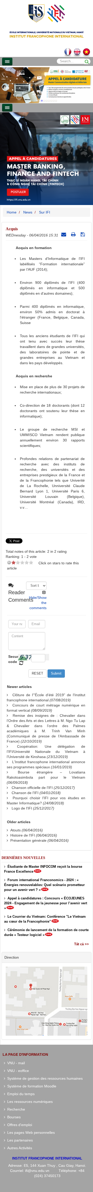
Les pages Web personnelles (30, 1132)
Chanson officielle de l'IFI (32, 788)
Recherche (15, 1109)
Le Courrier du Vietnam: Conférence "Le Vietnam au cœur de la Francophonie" (45, 919)
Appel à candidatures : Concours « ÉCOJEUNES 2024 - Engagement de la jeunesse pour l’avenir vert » (45, 903)
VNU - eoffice (17, 1071)
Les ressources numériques (29, 1102)
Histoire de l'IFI (22, 835)
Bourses (13, 1117)
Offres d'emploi (18, 1125)
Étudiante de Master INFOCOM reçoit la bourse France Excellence (43, 869)
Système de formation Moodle (30, 1086)
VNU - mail (15, 1063)
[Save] (83, 234)
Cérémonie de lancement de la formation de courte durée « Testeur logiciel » (46, 932)
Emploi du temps (20, 1094)
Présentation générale (28, 840)
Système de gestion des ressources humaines (44, 1078)
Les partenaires (19, 1140)
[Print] (74, 234)
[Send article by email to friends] (64, 234)
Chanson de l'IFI (25, 793)
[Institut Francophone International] (46, 13)
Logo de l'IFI (22, 808)
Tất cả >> (81, 944)
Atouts (15, 830)
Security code (12, 659)
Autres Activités (18, 1148)
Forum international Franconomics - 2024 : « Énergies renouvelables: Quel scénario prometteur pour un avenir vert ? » (44, 885)
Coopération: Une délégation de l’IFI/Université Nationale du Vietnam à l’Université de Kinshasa (46, 751)
